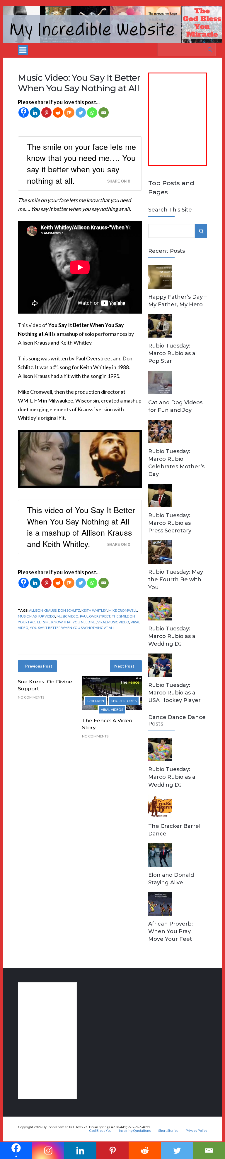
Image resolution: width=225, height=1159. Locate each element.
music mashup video (36, 616)
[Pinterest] (46, 112)
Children (95, 701)
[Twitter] (81, 112)
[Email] (103, 112)
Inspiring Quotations (135, 1130)
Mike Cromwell (122, 610)
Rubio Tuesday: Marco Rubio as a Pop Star (171, 353)
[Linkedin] (35, 112)
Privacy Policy (196, 1130)
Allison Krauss (43, 610)
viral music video (113, 622)
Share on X (118, 181)
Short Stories (124, 701)
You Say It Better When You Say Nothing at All (72, 627)
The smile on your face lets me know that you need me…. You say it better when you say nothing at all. (81, 163)
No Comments (31, 697)
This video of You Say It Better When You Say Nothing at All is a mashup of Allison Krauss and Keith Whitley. (81, 526)
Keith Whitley (94, 610)
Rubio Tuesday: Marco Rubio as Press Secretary (169, 523)
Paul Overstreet (95, 616)
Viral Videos (112, 709)
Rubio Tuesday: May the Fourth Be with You (175, 579)
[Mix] (69, 112)
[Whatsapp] (92, 112)
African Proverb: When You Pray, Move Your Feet (170, 931)
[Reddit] (58, 112)
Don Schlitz (69, 610)
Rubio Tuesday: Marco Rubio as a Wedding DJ (171, 636)
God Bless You (100, 1130)
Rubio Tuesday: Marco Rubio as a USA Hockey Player (174, 693)
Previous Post (38, 665)
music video (68, 616)
